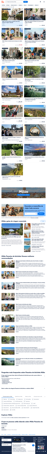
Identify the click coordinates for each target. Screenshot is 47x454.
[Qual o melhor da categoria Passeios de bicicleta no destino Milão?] (45, 388)
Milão (12, 417)
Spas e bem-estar (5, 383)
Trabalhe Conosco (34, 441)
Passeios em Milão (25, 434)
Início (2, 434)
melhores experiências (22, 417)
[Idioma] (40, 1)
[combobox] (14, 2)
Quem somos (35, 439)
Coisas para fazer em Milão (16, 434)
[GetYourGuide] (2, 2)
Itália (5, 434)
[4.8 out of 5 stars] (4, 429)
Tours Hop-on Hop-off (5, 379)
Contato (22, 439)
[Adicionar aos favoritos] (22, 9)
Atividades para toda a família (7, 382)
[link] (12, 17)
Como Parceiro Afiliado (41, 443)
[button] (12, 17)
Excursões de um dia (5, 380)
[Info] (13, 7)
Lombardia (9, 434)
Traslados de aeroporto (6, 381)
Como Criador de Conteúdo (40, 441)
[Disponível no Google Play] (17, 440)
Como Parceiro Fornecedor (41, 439)
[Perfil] (44, 1)
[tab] (7, 396)
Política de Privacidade (24, 442)
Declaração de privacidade (34, 217)
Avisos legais (23, 440)
